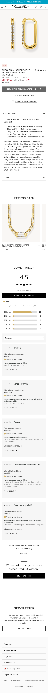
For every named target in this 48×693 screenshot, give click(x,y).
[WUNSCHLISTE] (35, 6)
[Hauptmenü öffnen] (2, 6)
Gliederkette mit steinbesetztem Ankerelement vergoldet (16, 246)
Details (5, 178)
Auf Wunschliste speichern (26, 101)
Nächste (24, 553)
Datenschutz (16, 680)
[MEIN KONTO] (40, 6)
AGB (5, 680)
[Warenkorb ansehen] (45, 6)
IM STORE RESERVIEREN (24, 95)
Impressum (19, 686)
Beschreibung (9, 113)
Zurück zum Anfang (24, 548)
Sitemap (30, 686)
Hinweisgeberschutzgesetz (34, 680)
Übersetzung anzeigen (13, 446)
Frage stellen (24, 576)
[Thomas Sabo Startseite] (6, 6)
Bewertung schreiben (24, 295)
